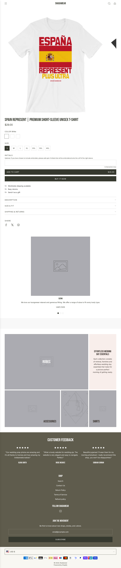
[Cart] (115, 3)
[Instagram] (60, 511)
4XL (47, 148)
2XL (33, 148)
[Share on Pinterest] (18, 225)
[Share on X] (12, 225)
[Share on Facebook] (6, 225)
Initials (9, 155)
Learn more (60, 307)
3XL (40, 148)
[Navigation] (6, 3)
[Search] (109, 3)
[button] (58, 313)
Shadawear (60, 3)
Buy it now (60, 179)
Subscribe (60, 539)
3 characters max (110, 167)
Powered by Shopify (60, 565)
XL (27, 148)
